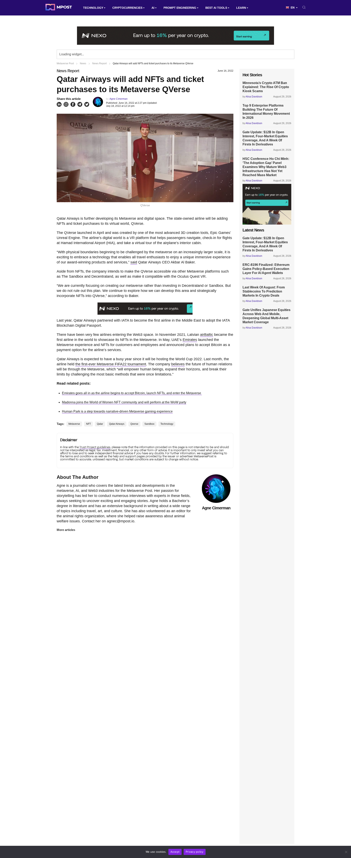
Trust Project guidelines (94, 447)
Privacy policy (195, 851)
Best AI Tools (216, 7)
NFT (88, 423)
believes (178, 364)
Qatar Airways (116, 423)
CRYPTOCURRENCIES (127, 7)
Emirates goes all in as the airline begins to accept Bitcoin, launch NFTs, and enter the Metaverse (132, 393)
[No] (346, 852)
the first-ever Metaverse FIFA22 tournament (110, 364)
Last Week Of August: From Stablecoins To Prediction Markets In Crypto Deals (264, 291)
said (133, 262)
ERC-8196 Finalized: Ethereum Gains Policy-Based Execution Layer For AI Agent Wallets (266, 269)
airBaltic (206, 335)
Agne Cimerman (118, 98)
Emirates (190, 340)
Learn (241, 7)
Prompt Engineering (180, 7)
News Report (68, 71)
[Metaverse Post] (59, 8)
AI (153, 7)
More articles (66, 530)
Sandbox (149, 423)
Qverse (134, 423)
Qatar (100, 423)
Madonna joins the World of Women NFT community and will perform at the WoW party (124, 402)
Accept (175, 851)
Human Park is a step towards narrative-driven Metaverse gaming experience (117, 411)
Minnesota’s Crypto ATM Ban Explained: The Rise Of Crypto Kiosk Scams (266, 87)
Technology (93, 7)
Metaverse (74, 423)
